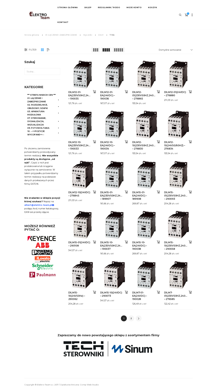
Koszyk (152, 7)
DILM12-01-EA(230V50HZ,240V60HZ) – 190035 (83, 95)
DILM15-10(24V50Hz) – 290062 (76, 296)
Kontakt (62, 22)
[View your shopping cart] (186, 15)
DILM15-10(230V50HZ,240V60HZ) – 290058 (179, 245)
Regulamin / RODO (109, 7)
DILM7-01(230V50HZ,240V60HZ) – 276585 (179, 296)
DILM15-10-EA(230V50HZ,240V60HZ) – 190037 (115, 245)
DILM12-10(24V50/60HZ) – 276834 (174, 145)
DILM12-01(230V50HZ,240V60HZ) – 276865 (147, 95)
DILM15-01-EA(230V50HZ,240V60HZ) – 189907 (115, 195)
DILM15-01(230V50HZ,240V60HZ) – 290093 (179, 195)
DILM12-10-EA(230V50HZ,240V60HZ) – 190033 (83, 145)
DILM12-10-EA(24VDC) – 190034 (107, 145)
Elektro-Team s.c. (45, 384)
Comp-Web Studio (89, 384)
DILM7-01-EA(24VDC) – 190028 (139, 296)
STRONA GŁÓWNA (67, 7)
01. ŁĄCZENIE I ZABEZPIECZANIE (61, 35)
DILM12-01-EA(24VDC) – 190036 (107, 95)
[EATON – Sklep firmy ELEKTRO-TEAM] (39, 15)
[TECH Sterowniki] (108, 348)
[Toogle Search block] (180, 15)
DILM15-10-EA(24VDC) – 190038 (139, 245)
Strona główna (31, 35)
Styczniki (87, 35)
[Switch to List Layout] (48, 50)
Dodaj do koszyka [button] (94, 91)
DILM (100, 35)
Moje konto (134, 7)
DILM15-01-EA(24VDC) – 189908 (139, 195)
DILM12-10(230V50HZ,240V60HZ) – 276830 (147, 145)
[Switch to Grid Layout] (42, 50)
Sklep (88, 7)
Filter (33, 49)
